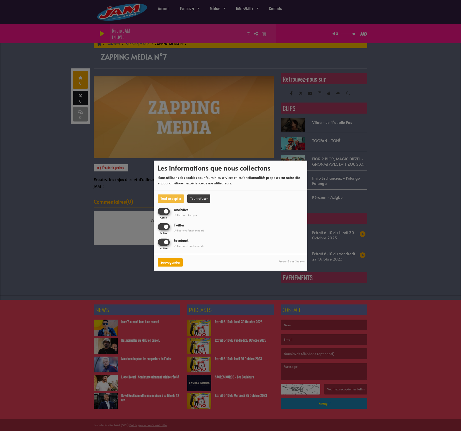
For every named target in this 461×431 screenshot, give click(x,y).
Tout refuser (199, 198)
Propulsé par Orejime (292, 261)
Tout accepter (170, 198)
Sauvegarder (170, 262)
